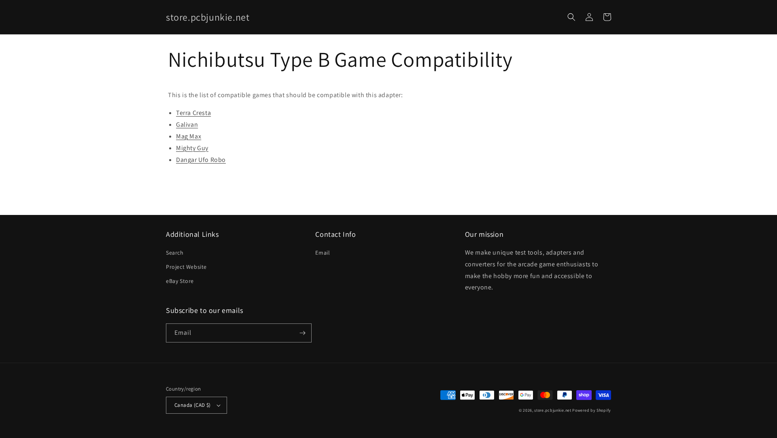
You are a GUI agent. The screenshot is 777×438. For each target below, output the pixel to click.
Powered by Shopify (591, 410)
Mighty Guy (192, 148)
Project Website (186, 266)
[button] (571, 17)
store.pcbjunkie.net (552, 410)
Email (322, 252)
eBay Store (180, 281)
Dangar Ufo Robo (201, 159)
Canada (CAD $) (192, 405)
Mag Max (188, 136)
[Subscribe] (302, 332)
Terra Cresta (193, 112)
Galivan (187, 124)
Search (175, 252)
